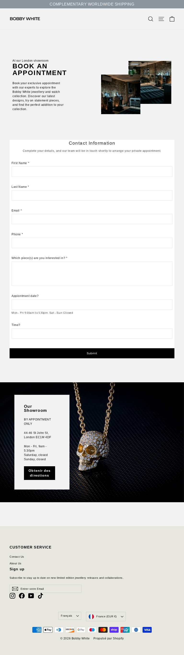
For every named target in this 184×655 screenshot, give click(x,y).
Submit (92, 353)
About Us (16, 563)
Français (66, 615)
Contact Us (17, 556)
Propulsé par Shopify (108, 638)
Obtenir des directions (40, 473)
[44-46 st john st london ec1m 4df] (92, 442)
